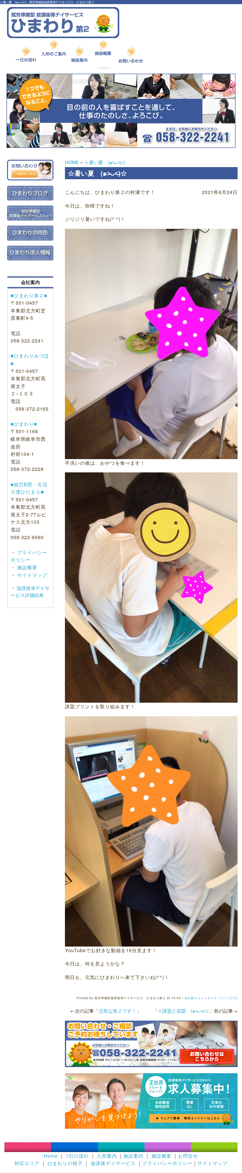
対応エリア (27, 1163)
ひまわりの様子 (65, 1163)
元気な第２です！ (117, 1010)
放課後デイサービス (113, 1163)
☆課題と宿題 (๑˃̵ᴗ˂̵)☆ (183, 1010)
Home (51, 1155)
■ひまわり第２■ (29, 295)
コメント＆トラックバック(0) (216, 998)
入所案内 (107, 1155)
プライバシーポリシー (167, 1163)
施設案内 (133, 1155)
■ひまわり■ (24, 423)
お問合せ (188, 1155)
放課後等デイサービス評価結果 (30, 591)
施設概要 (26, 567)
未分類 (189, 998)
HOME (72, 162)
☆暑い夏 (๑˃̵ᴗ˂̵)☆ (105, 162)
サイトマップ (31, 575)
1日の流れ (77, 1155)
